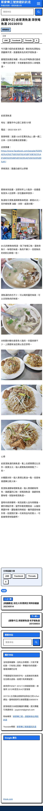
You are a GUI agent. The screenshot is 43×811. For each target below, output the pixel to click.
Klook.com (8, 799)
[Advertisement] (21, 543)
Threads (28, 40)
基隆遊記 (6, 30)
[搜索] (38, 12)
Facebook (16, 40)
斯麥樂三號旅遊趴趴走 (16, 2)
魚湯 (4, 591)
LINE (6, 40)
